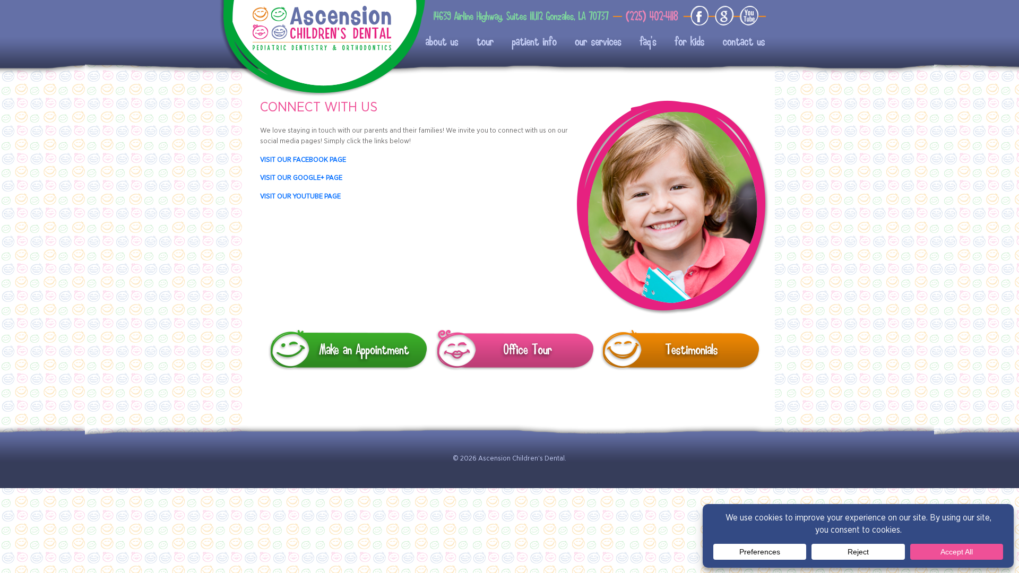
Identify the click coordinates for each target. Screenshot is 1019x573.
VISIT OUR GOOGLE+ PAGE (301, 177)
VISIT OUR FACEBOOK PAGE (303, 159)
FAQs (641, 42)
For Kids (681, 42)
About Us (441, 42)
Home (321, 26)
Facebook (701, 16)
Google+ (724, 16)
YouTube (747, 16)
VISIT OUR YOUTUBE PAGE (300, 196)
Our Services (594, 42)
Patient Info (530, 42)
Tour (482, 42)
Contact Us (733, 42)
